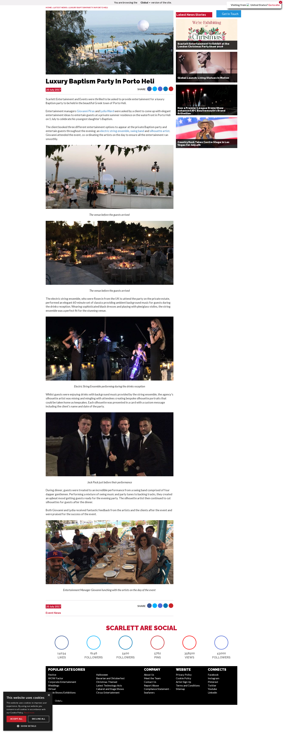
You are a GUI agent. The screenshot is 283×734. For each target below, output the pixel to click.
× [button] (48, 695)
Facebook (213, 674)
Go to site (274, 4)
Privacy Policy (184, 674)
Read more (29, 712)
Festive (52, 674)
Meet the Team (152, 678)
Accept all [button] (16, 718)
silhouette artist (160, 131)
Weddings (53, 685)
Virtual (52, 688)
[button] (149, 88)
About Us (149, 674)
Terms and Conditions (188, 685)
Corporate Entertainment (62, 681)
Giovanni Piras (86, 111)
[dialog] (27, 711)
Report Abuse (151, 685)
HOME (49, 7)
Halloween (102, 674)
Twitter (212, 685)
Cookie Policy (183, 678)
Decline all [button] (38, 718)
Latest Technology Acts (109, 685)
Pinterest (213, 681)
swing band (137, 131)
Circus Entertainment (108, 692)
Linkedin (212, 692)
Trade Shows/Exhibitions (62, 692)
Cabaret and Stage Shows (110, 688)
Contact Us (150, 681)
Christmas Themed (106, 681)
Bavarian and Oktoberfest (110, 678)
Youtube (212, 688)
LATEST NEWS (60, 7)
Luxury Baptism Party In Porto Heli (88, 7)
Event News (53, 612)
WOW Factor (55, 678)
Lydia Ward (107, 111)
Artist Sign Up (183, 681)
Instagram (213, 678)
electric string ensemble (114, 131)
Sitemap (180, 688)
